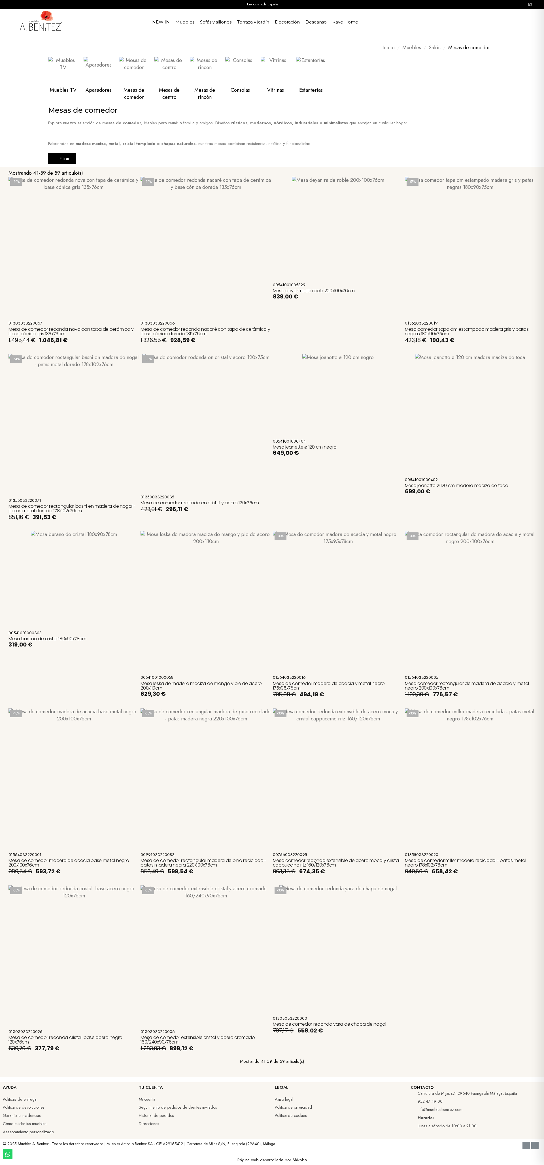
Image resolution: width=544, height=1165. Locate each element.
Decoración (287, 22)
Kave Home (345, 22)
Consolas (240, 90)
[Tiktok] (434, 1146)
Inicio (388, 47)
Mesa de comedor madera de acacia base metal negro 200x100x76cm (68, 862)
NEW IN (161, 22)
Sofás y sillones (215, 22)
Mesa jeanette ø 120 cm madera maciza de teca (456, 485)
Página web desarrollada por (265, 1160)
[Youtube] (415, 1146)
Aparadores (99, 90)
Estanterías (311, 90)
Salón (435, 47)
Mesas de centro (169, 94)
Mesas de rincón (204, 94)
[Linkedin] (424, 1146)
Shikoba (300, 1160)
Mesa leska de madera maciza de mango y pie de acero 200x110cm (201, 685)
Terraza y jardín (253, 22)
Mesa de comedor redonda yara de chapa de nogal (329, 1024)
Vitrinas (275, 90)
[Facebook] (405, 1146)
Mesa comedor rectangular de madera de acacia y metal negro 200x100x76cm (467, 685)
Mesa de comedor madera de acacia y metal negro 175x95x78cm (329, 685)
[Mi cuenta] (486, 20)
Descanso (316, 22)
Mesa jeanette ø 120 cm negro (305, 447)
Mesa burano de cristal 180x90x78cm (47, 638)
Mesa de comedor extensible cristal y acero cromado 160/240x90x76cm (198, 1039)
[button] (473, 20)
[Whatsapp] (444, 1146)
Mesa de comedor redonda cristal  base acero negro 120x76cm (65, 1039)
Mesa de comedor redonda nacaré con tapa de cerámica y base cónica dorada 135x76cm (205, 331)
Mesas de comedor (134, 94)
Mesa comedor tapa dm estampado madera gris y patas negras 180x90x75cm (467, 331)
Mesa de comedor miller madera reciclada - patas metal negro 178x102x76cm (465, 862)
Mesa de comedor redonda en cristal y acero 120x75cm (200, 503)
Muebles (184, 22)
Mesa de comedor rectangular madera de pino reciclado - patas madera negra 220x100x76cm (204, 862)
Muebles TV (63, 90)
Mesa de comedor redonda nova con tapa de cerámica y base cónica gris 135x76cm (71, 331)
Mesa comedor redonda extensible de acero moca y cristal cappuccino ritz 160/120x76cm (336, 862)
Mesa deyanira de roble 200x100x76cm (314, 290)
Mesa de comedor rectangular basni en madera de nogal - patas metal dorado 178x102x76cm (72, 508)
